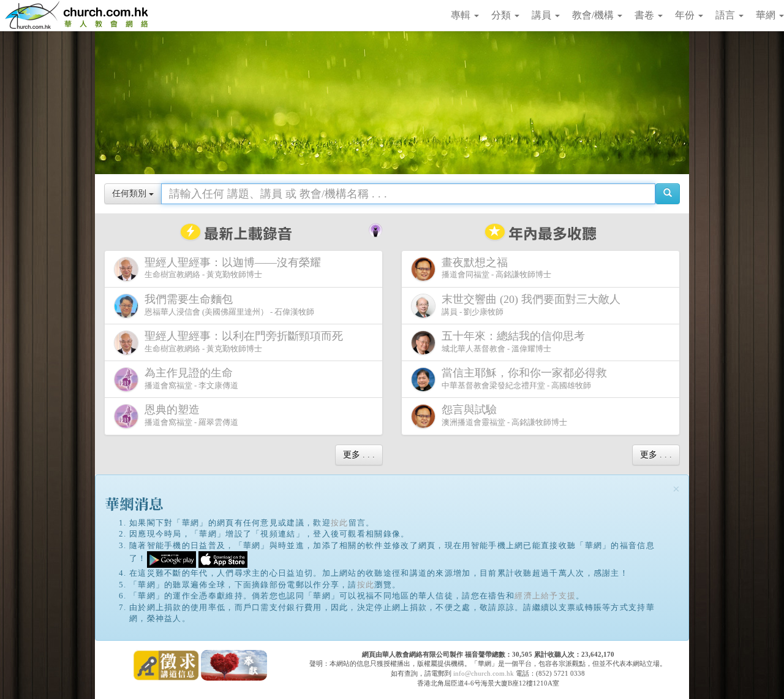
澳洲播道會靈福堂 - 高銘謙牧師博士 (504, 415)
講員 (543, 15)
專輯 (462, 15)
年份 (686, 15)
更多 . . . (359, 454)
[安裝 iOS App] (222, 558)
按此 (340, 522)
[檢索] (667, 193)
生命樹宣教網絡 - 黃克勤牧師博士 (233, 268)
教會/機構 (594, 15)
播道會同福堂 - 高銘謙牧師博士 (496, 268)
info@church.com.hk (483, 673)
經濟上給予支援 (545, 595)
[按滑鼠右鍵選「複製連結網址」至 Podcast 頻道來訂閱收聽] (375, 229)
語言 (726, 15)
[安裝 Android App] (171, 558)
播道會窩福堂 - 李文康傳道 (191, 378)
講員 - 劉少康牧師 (531, 304)
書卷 (646, 15)
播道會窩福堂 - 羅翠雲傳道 (191, 415)
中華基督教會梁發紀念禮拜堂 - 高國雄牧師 (524, 378)
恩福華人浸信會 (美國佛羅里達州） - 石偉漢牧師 (229, 304)
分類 (502, 15)
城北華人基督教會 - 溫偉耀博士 (513, 341)
